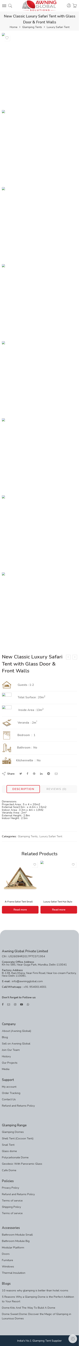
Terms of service (12, 1200)
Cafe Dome (9, 1170)
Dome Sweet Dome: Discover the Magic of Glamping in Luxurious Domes (36, 1316)
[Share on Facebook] (27, 774)
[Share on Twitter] (20, 774)
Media (5, 1069)
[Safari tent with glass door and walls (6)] (39, 224)
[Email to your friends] (56, 774)
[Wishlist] (7, 38)
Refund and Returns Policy (18, 1106)
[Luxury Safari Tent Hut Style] (58, 879)
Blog (5, 1037)
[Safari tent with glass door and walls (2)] (39, 532)
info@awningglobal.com (27, 981)
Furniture (7, 1260)
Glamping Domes (13, 1132)
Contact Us (9, 1099)
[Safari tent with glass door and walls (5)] (39, 378)
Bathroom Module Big (16, 1241)
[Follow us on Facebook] (2, 1004)
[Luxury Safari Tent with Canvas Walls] (68, 657)
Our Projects (9, 1063)
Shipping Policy (11, 1207)
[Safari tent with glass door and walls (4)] (39, 301)
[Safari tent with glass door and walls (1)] (39, 70)
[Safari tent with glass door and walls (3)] (39, 455)
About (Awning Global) (16, 1031)
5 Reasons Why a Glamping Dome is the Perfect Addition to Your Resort (38, 1299)
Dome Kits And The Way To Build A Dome (28, 1308)
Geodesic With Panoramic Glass (22, 1164)
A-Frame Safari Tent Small (19, 901)
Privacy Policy (10, 1188)
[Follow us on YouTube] (21, 1004)
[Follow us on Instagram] (15, 1004)
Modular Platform (13, 1247)
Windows (8, 1266)
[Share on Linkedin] (41, 774)
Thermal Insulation (13, 1273)
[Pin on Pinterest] (34, 774)
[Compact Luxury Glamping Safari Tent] (74, 657)
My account (9, 1087)
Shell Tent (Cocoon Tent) (17, 1138)
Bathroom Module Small (17, 1235)
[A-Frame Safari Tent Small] (20, 879)
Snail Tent (8, 1145)
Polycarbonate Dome (15, 1157)
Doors (6, 1254)
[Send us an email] (8, 1004)
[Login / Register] (69, 5)
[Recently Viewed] (72, 1338)
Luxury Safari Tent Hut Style (57, 901)
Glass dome (9, 1151)
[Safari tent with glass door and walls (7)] (39, 610)
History (6, 1056)
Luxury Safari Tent (58, 27)
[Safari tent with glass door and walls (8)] (39, 147)
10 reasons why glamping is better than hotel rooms (35, 1290)
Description (23, 789)
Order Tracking (11, 1093)
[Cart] (74, 5)
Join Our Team (11, 1050)
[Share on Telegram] (48, 774)
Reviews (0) (56, 789)
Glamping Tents (32, 27)
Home (13, 27)
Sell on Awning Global (16, 1043)
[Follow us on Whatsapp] (28, 1004)
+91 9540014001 (35, 987)
